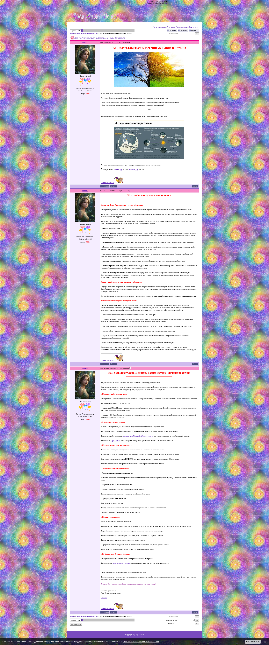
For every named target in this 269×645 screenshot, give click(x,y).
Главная (77, 6)
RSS (165, 3)
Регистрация (85, 6)
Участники (171, 27)
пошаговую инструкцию (121, 563)
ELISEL (85, 43)
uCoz (142, 637)
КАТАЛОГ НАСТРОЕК (107, 183)
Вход (92, 6)
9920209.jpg (133, 169)
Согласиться (252, 641)
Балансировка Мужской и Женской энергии (138, 436)
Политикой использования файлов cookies (141, 642)
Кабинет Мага (79, 33)
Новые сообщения (159, 27)
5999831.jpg (118, 169)
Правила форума (182, 27)
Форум (72, 33)
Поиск (191, 27)
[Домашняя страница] (113, 186)
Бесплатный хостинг (133, 637)
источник (104, 598)
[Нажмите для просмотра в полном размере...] (149, 86)
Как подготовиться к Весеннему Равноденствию (112, 33)
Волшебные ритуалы (91, 33)
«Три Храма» (115, 440)
